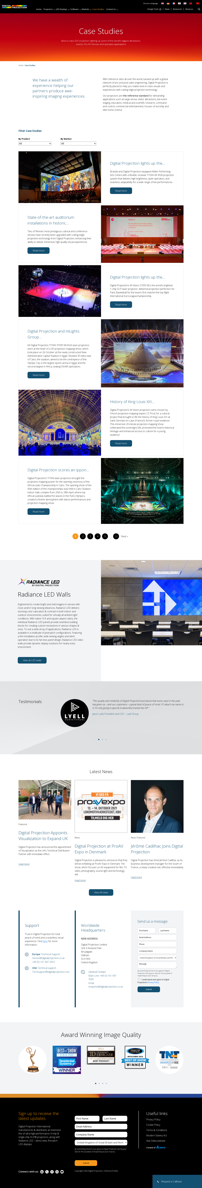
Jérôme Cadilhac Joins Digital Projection (157, 849)
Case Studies (98, 9)
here (45, 941)
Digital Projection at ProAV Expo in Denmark (99, 849)
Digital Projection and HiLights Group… (53, 334)
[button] (98, 739)
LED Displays (61, 9)
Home (39, 9)
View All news (101, 892)
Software (74, 9)
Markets (85, 9)
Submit (149, 989)
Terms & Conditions (156, 1130)
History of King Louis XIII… (132, 401)
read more (24, 864)
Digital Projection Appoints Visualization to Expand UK (43, 835)
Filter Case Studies (30, 131)
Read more (121, 190)
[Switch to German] (168, 3)
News (167, 9)
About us (189, 9)
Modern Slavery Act (156, 1135)
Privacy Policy (153, 982)
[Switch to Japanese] (179, 3)
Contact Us (111, 9)
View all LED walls (32, 660)
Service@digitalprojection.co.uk (48, 958)
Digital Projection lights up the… (137, 163)
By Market (66, 138)
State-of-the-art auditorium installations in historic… (51, 220)
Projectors (48, 9)
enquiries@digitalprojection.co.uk (105, 986)
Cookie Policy (153, 1124)
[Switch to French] (174, 3)
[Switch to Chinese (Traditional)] (190, 3)
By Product (24, 138)
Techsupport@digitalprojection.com (49, 971)
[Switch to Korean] (185, 3)
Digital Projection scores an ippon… (58, 470)
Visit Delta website (155, 1140)
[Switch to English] (162, 3)
